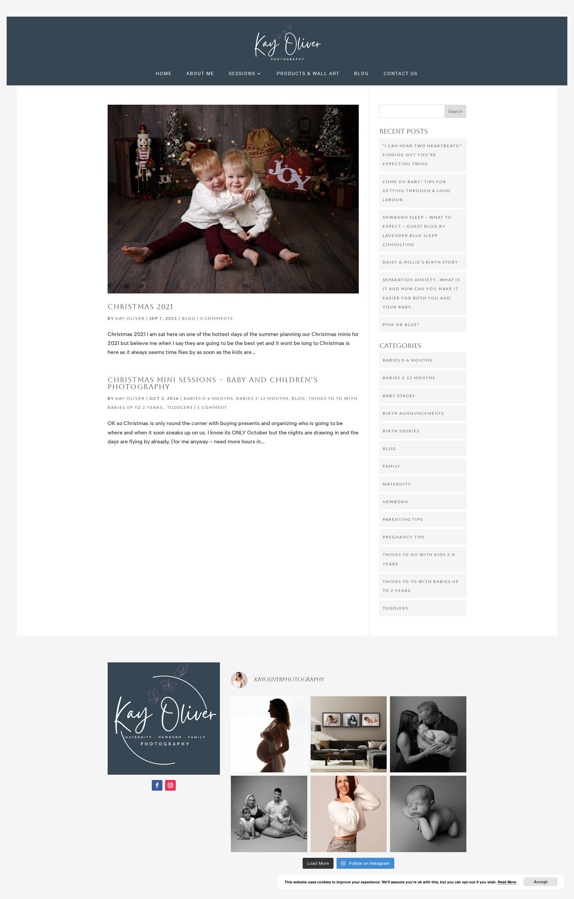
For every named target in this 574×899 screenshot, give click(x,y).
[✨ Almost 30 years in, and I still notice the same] (349, 814)
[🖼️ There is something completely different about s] (349, 734)
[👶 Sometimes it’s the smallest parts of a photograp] (428, 814)
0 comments (216, 318)
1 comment (212, 407)
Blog (361, 73)
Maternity (397, 484)
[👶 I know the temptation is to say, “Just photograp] (428, 734)
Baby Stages (399, 395)
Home (164, 73)
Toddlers (180, 407)
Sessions (242, 73)
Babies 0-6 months (208, 398)
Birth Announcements (413, 413)
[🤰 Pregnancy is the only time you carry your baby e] (269, 734)
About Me (200, 73)
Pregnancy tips (404, 536)
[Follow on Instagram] (170, 785)
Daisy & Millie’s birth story (420, 262)
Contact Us (401, 73)
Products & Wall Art (308, 73)
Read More (507, 881)
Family (392, 466)
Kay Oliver (130, 318)
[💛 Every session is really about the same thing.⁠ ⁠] (269, 814)
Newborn (395, 501)
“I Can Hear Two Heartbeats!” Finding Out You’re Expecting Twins (422, 154)
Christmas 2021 (140, 307)
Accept (540, 882)
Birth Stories (401, 430)
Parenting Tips (403, 519)
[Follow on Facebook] (157, 785)
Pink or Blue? (401, 324)
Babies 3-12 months (262, 398)
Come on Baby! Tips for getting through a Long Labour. (417, 190)
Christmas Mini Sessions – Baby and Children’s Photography (213, 383)
